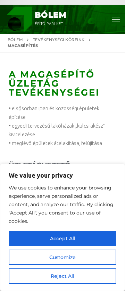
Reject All (62, 276)
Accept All (62, 238)
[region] (62, 227)
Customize (62, 257)
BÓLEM (50, 15)
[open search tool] (104, 68)
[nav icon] (116, 19)
